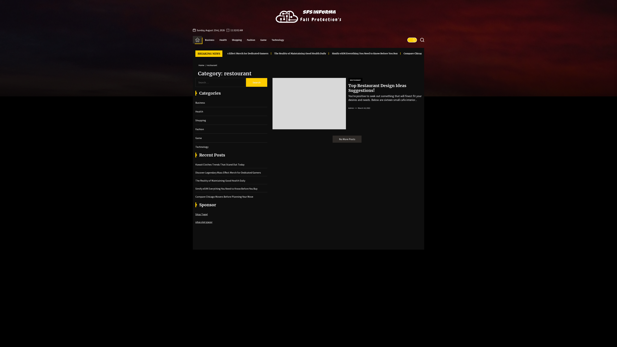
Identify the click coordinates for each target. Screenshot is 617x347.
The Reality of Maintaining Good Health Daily (274, 53)
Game (263, 39)
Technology (278, 39)
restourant (355, 80)
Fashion (251, 39)
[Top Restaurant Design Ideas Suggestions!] (309, 103)
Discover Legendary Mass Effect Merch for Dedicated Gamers (228, 172)
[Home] (197, 40)
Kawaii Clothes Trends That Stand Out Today (219, 164)
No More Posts (347, 139)
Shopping (237, 39)
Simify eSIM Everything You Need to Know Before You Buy (339, 53)
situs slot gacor (203, 222)
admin (351, 108)
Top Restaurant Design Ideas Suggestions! (377, 88)
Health (223, 39)
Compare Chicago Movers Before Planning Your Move (408, 53)
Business (209, 39)
